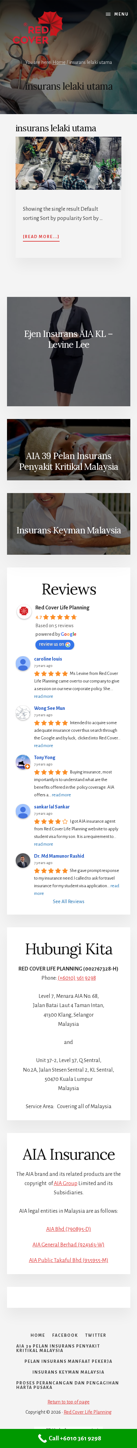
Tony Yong (44, 757)
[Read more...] (41, 237)
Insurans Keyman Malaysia (68, 530)
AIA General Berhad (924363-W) (68, 1245)
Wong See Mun (49, 708)
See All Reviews (68, 901)
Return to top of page (68, 1401)
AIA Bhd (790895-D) (68, 1229)
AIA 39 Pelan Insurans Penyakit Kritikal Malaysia (68, 461)
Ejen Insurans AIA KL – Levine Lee (68, 339)
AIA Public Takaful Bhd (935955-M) (68, 1260)
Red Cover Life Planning (62, 608)
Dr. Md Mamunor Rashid (59, 856)
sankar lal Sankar (52, 806)
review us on (51, 644)
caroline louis (48, 659)
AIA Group (65, 1183)
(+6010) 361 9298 (77, 978)
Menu (121, 14)
